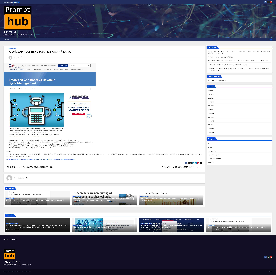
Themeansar (28, 271)
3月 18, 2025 (10, 229)
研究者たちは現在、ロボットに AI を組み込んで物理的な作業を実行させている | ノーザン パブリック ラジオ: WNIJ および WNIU (103, 199)
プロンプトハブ (10, 32)
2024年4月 (211, 132)
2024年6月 (211, 124)
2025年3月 (211, 90)
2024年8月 (211, 117)
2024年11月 (211, 105)
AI (208, 143)
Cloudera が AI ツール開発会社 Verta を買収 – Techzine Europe (180, 167)
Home (7, 39)
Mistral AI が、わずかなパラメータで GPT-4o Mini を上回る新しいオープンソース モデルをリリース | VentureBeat (238, 60)
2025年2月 (211, 94)
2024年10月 (211, 109)
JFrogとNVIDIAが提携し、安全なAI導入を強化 (220, 57)
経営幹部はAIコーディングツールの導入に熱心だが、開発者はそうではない (31, 167)
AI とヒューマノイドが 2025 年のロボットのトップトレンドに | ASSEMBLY (35, 200)
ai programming (12, 48)
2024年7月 (211, 121)
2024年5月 (211, 128)
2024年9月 (211, 113)
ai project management (214, 154)
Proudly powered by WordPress (10, 271)
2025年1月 (211, 98)
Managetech (19, 57)
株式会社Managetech (11, 239)
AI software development (214, 158)
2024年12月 (211, 102)
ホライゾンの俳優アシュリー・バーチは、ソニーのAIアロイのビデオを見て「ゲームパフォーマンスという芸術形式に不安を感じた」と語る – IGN (36, 226)
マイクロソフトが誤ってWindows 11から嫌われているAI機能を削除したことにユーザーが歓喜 (170, 199)
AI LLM (210, 147)
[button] (268, 39)
